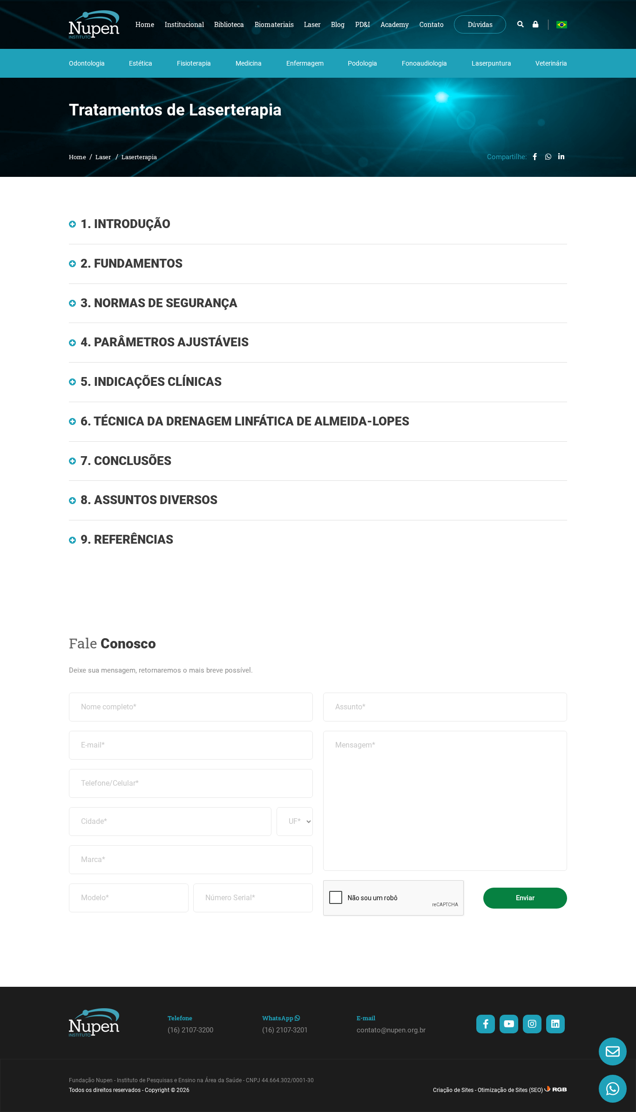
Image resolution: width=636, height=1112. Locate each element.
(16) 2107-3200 (190, 1030)
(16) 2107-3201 (285, 1030)
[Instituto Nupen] (94, 24)
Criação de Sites (453, 1090)
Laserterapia (139, 157)
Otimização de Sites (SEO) (510, 1090)
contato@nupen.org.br (391, 1030)
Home (77, 157)
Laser (103, 157)
